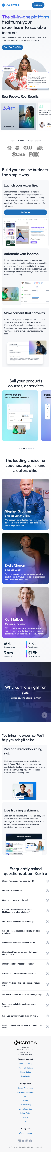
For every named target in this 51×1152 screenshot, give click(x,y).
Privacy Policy (25, 1105)
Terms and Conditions (25, 1092)
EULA (25, 1117)
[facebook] (30, 1140)
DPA (25, 1122)
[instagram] (27, 1140)
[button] (19, 448)
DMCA (25, 1097)
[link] (20, 415)
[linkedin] (19, 1140)
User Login (25, 1076)
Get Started (38, 5)
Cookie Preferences (25, 1088)
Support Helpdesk (26, 1068)
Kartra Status (25, 1072)
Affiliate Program (25, 1133)
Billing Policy (25, 1113)
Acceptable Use (25, 1109)
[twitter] (23, 1140)
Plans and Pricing (25, 1064)
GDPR (25, 1101)
